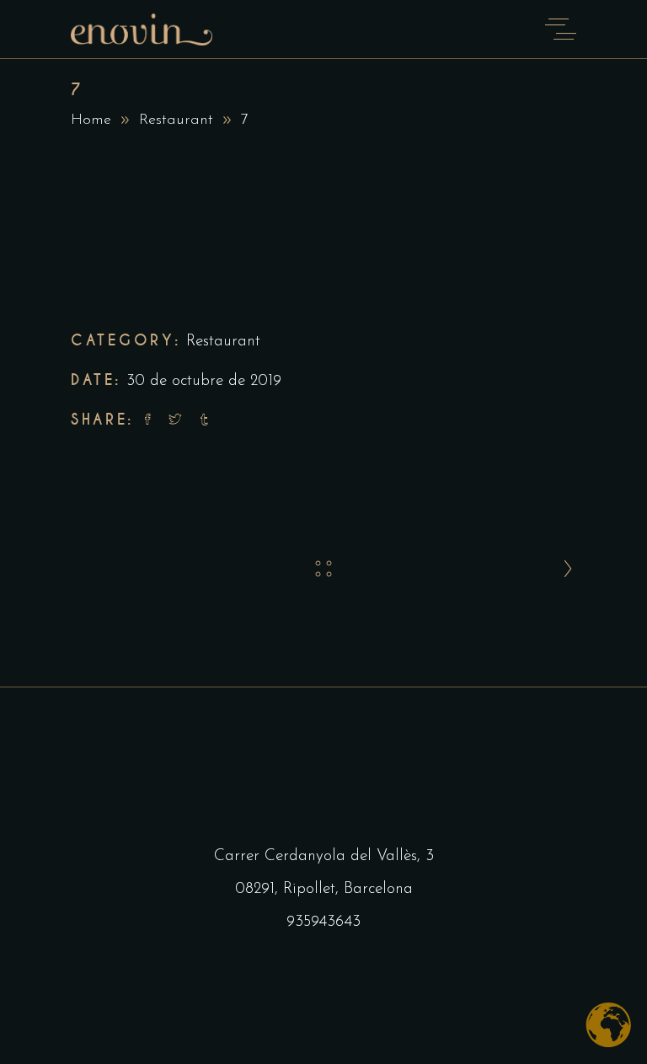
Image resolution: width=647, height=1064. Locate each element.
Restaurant (176, 120)
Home (91, 120)
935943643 (323, 922)
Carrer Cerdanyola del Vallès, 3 (324, 856)
